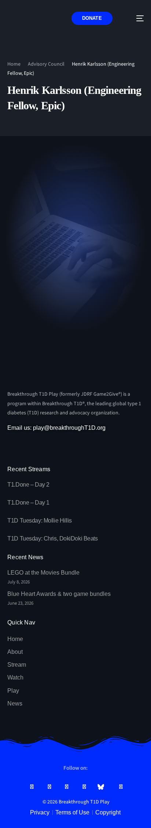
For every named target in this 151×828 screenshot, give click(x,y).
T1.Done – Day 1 (28, 502)
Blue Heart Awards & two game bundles (59, 594)
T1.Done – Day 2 (28, 484)
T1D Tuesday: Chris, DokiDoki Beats (52, 538)
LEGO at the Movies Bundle (43, 572)
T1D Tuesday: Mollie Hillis (39, 520)
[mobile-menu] (135, 18)
